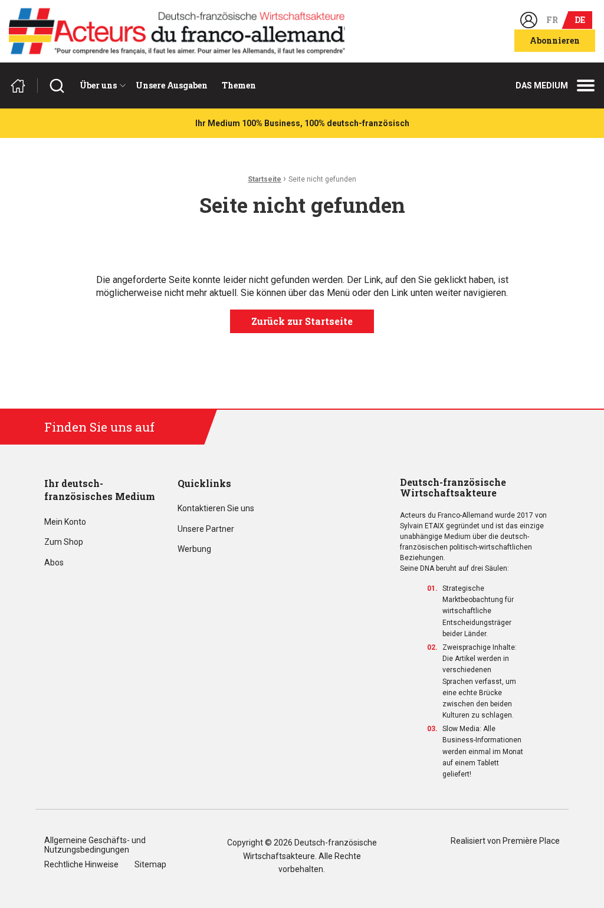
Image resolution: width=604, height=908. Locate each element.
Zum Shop (63, 542)
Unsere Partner (206, 529)
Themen (239, 85)
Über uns (98, 85)
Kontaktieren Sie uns (216, 508)
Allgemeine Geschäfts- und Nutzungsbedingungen (95, 845)
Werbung (194, 549)
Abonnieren (555, 40)
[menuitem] (101, 85)
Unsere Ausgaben (172, 85)
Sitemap (150, 864)
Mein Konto (65, 522)
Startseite (264, 179)
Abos (54, 562)
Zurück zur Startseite (302, 321)
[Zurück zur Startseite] (23, 85)
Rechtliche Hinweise (81, 864)
